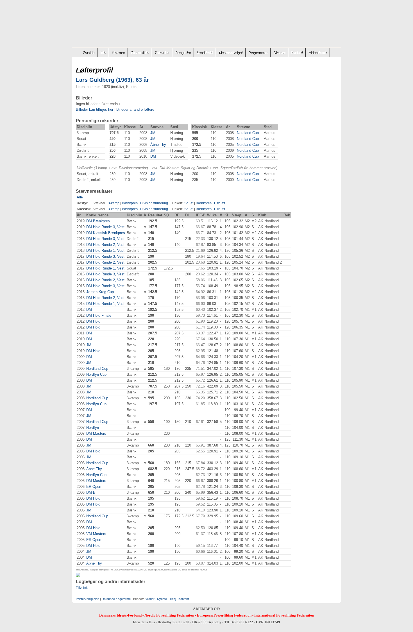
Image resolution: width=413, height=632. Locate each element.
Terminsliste (140, 53)
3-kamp (113, 203)
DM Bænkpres (98, 221)
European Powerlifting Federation (224, 615)
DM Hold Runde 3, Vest (105, 227)
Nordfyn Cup (96, 374)
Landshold (205, 53)
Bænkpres (130, 203)
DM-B (91, 492)
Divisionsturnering (154, 203)
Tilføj (172, 599)
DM (153, 156)
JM (152, 133)
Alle (80, 197)
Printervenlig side (87, 599)
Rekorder (162, 53)
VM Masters (96, 534)
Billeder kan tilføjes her (94, 109)
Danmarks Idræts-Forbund (120, 615)
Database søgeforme (116, 599)
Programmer (257, 53)
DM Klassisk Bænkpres (105, 233)
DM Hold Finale (98, 315)
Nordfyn (92, 427)
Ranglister (183, 53)
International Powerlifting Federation (284, 615)
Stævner (118, 53)
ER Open (93, 486)
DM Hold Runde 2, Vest (105, 245)
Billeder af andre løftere (135, 109)
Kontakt (297, 53)
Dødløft (219, 203)
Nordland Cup (248, 133)
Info (103, 53)
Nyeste (162, 599)
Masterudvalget (230, 53)
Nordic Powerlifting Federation (169, 615)
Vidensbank (317, 53)
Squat (188, 203)
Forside (88, 53)
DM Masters (96, 433)
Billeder (150, 599)
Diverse (279, 53)
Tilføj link (82, 587)
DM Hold (93, 321)
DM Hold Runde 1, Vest (105, 250)
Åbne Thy (158, 144)
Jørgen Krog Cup (100, 292)
